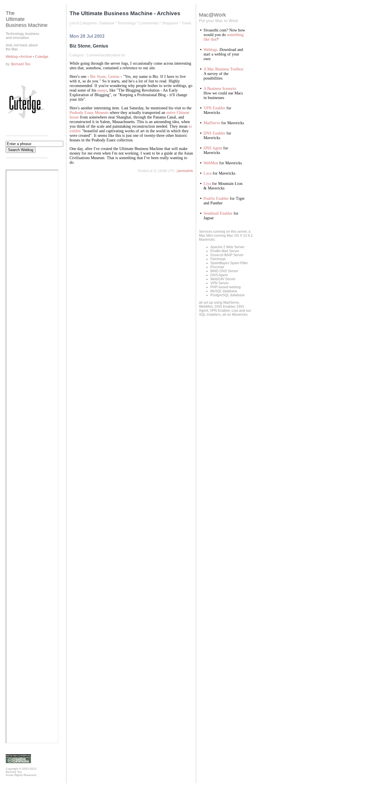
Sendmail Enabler (218, 213)
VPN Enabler (214, 108)
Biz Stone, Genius (104, 76)
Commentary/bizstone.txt (105, 55)
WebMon (211, 163)
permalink (185, 171)
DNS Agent (213, 148)
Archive (26, 57)
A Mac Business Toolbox (224, 69)
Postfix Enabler (216, 198)
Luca (208, 173)
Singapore (170, 23)
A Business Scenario (220, 88)
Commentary (149, 23)
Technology (127, 23)
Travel (186, 23)
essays (102, 90)
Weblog (12, 57)
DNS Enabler (214, 133)
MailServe (212, 123)
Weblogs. (211, 50)
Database (106, 23)
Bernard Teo (20, 64)
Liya (207, 183)
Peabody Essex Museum (89, 112)
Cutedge (41, 57)
